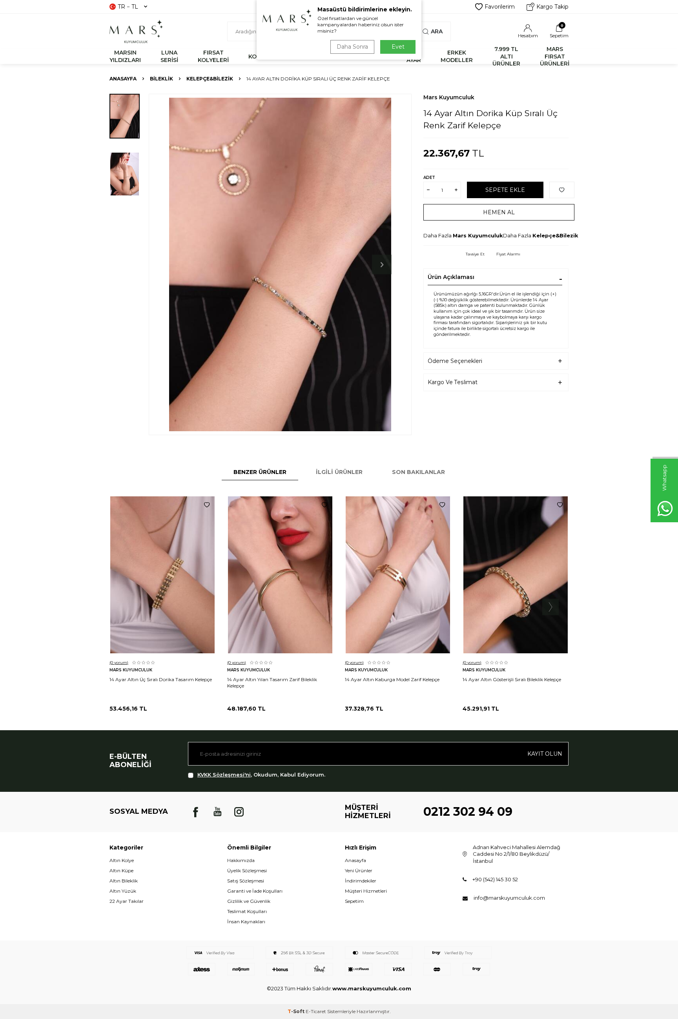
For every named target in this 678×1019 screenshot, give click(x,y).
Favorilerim (500, 6)
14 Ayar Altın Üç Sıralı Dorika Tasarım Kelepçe (160, 679)
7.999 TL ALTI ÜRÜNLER (506, 56)
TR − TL (128, 6)
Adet (429, 177)
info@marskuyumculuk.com (509, 898)
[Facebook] (196, 812)
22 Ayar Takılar (126, 901)
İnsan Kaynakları (246, 921)
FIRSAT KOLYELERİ (213, 56)
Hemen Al (499, 212)
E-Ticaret (316, 1011)
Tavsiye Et (475, 254)
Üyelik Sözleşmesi (247, 870)
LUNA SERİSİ (169, 56)
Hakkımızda (241, 860)
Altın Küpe (121, 870)
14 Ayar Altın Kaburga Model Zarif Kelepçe (392, 679)
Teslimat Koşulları (247, 911)
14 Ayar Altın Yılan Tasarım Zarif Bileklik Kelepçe (272, 682)
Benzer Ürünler (259, 472)
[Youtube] (217, 812)
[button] (382, 264)
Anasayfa (123, 79)
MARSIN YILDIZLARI (125, 56)
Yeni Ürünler (358, 870)
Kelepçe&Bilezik (209, 79)
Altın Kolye (121, 860)
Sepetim (354, 901)
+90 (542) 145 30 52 (495, 879)
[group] (280, 264)
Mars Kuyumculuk (448, 97)
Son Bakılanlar (418, 472)
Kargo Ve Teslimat (453, 382)
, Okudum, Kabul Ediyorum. (261, 774)
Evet (398, 46)
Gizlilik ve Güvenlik (248, 901)
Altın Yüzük (122, 891)
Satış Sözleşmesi (245, 881)
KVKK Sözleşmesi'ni (224, 774)
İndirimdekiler (360, 881)
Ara (437, 31)
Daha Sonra (352, 46)
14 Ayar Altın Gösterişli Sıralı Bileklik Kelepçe (512, 679)
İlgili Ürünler (339, 472)
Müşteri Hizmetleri (366, 891)
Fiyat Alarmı (508, 254)
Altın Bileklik (123, 881)
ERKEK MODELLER (457, 56)
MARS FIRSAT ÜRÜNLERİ (554, 56)
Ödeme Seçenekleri (455, 361)
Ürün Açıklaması (451, 277)
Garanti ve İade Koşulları (254, 891)
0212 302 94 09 (467, 811)
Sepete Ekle (505, 189)
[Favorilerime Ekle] (207, 505)
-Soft (297, 1011)
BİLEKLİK (161, 79)
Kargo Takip (552, 6)
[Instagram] (239, 812)
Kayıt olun (544, 753)
